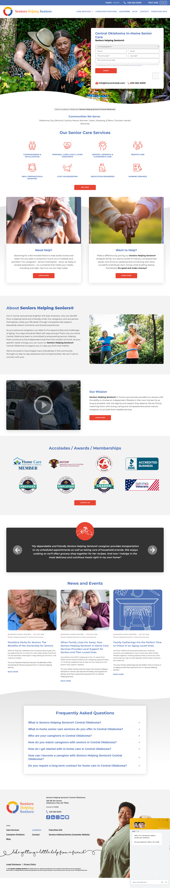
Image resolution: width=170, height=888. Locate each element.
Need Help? (43, 250)
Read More (13, 675)
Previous (17, 552)
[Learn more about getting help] (43, 220)
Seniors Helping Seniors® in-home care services (25, 641)
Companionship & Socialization (32, 155)
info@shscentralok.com (112, 83)
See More (85, 187)
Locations (124, 11)
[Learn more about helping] (126, 220)
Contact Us (85, 502)
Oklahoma (74, 109)
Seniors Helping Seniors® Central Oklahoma (65, 804)
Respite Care (137, 154)
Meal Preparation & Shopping (32, 177)
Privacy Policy (30, 868)
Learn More (44, 275)
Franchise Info (159, 11)
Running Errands (138, 176)
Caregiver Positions (106, 11)
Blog (135, 11)
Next (152, 552)
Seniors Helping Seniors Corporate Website (69, 838)
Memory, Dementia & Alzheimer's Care (102, 155)
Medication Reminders (102, 176)
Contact (144, 11)
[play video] (43, 405)
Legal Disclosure (13, 868)
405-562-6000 (134, 2)
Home (57, 109)
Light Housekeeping (67, 176)
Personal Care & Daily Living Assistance (67, 155)
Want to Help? (126, 250)
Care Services (83, 11)
